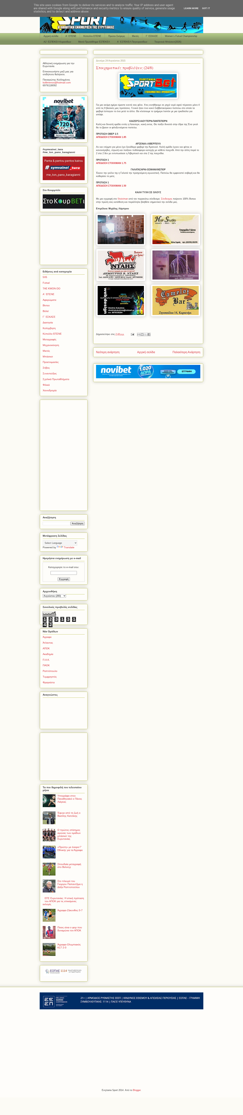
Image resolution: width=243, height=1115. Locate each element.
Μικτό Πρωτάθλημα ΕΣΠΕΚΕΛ (94, 41)
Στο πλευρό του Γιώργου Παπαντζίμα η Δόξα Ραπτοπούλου (70, 884)
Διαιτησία (48, 322)
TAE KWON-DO (51, 288)
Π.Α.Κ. (46, 659)
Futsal (46, 282)
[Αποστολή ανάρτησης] (132, 334)
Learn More (191, 8)
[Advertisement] (65, 239)
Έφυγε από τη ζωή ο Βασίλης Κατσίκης (68, 814)
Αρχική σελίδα (51, 36)
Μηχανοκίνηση (51, 345)
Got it (206, 8)
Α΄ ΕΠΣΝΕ (70, 36)
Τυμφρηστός (50, 676)
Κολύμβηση (49, 328)
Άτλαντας (48, 642)
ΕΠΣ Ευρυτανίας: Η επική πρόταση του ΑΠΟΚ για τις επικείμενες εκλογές (63, 901)
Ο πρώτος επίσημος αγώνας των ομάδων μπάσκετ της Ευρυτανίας (69, 834)
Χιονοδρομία (50, 390)
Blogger (137, 1090)
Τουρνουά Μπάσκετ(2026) (167, 41)
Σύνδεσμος (167, 198)
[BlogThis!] (142, 334)
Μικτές (135, 36)
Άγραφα (47, 637)
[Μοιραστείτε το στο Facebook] (149, 334)
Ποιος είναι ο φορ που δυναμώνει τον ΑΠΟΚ (69, 929)
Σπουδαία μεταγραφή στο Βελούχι (69, 866)
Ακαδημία (48, 654)
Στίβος (46, 367)
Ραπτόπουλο (50, 671)
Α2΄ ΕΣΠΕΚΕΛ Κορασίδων (57, 41)
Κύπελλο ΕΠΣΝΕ (92, 36)
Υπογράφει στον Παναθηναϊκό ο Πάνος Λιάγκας (69, 798)
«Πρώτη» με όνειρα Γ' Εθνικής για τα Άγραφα (70, 848)
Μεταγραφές (49, 339)
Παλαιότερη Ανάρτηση (186, 352)
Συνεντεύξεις (50, 373)
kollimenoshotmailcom (57, 82)
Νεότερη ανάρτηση (108, 352)
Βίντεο (46, 305)
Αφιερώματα (49, 299)
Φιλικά (46, 384)
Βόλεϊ (46, 311)
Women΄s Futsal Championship (181, 36)
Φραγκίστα (49, 682)
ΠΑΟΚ (46, 665)
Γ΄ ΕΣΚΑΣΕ (152, 36)
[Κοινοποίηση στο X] (145, 334)
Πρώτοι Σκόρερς (116, 36)
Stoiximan (123, 198)
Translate (69, 547)
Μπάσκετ (48, 356)
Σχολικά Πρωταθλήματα (56, 379)
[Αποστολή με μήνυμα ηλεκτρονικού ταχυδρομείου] (139, 334)
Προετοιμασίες (51, 362)
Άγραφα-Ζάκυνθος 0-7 (70, 910)
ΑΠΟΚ (46, 648)
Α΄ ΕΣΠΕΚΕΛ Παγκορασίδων (132, 41)
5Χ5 (45, 277)
